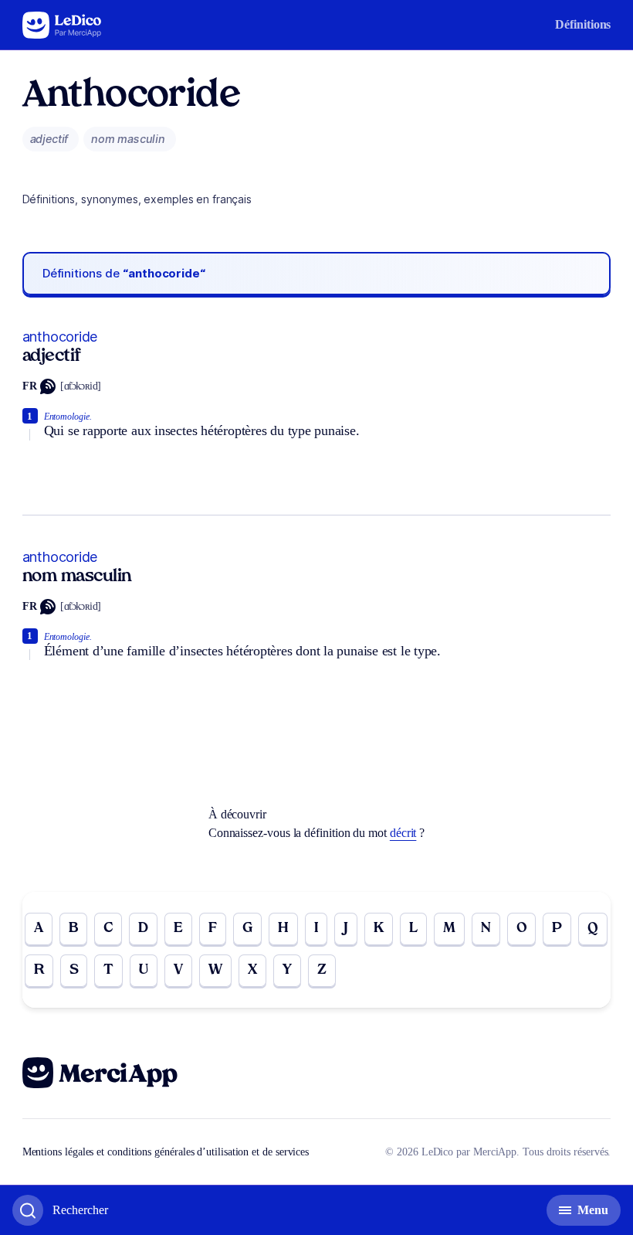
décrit (403, 832)
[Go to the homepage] (62, 25)
